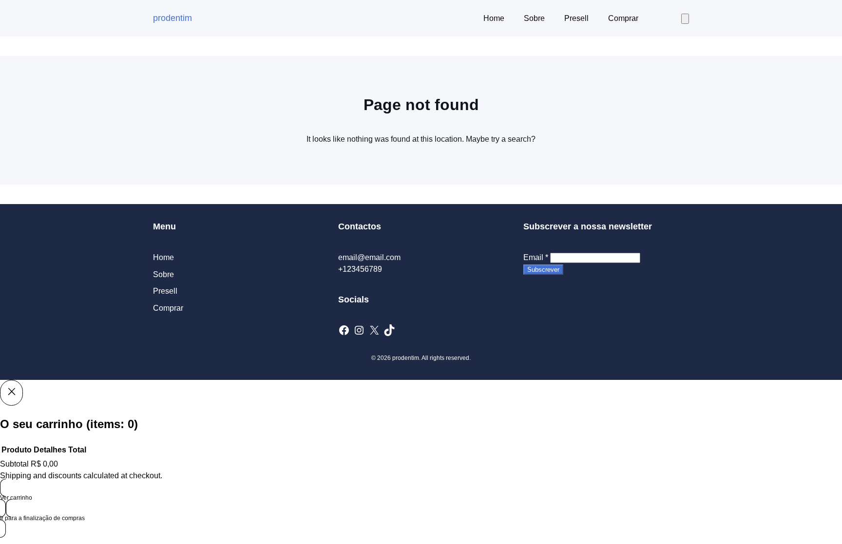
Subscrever (543, 269)
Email (535, 257)
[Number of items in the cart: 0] (685, 19)
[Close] (11, 392)
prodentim (172, 18)
